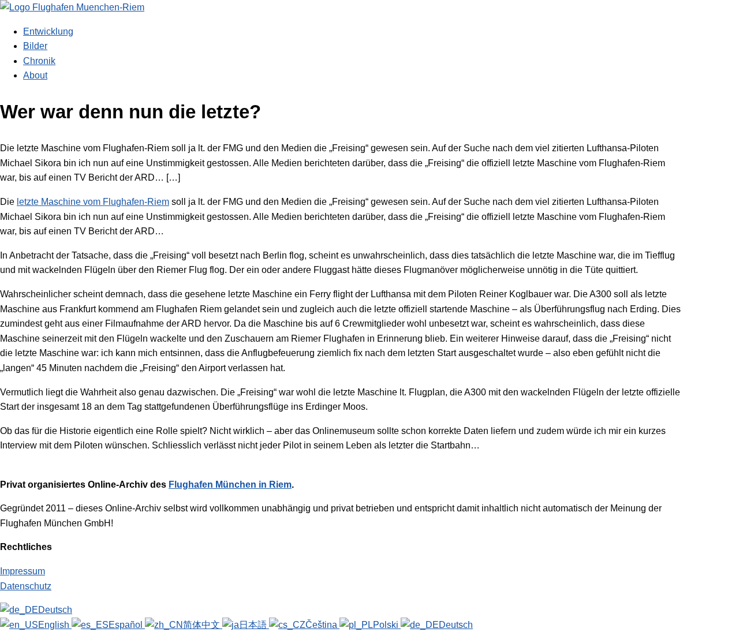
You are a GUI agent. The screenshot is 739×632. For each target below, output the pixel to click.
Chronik (39, 61)
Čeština (322, 625)
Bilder (35, 46)
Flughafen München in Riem (230, 484)
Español (127, 625)
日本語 (254, 625)
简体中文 (202, 625)
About (35, 75)
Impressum (22, 571)
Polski (387, 625)
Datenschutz (25, 586)
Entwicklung (48, 31)
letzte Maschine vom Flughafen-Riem (93, 202)
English (55, 625)
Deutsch (55, 610)
